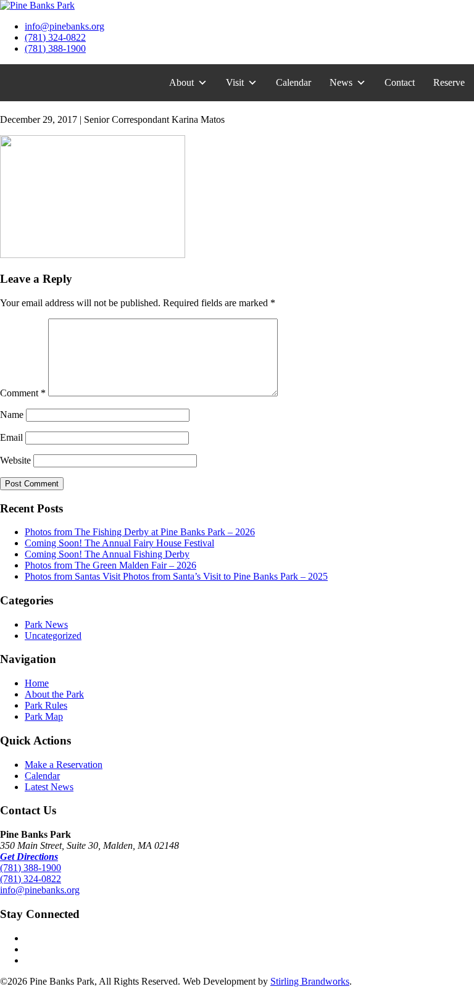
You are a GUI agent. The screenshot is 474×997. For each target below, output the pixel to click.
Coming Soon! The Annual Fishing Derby (107, 554)
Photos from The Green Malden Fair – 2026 (110, 565)
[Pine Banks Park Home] (37, 5)
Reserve (449, 82)
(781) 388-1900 (55, 48)
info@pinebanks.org (64, 26)
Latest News (49, 787)
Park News (46, 624)
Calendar (293, 82)
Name (11, 414)
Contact (400, 82)
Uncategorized (53, 635)
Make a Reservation (63, 764)
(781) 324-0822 (55, 37)
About (181, 82)
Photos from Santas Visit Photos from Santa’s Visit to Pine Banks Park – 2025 (176, 576)
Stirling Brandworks (309, 981)
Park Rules (46, 705)
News (341, 82)
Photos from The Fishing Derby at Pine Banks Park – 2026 (140, 532)
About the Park (54, 694)
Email (11, 437)
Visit (235, 82)
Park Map (44, 716)
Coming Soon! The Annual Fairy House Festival (119, 543)
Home (37, 683)
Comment (23, 393)
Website (15, 460)
